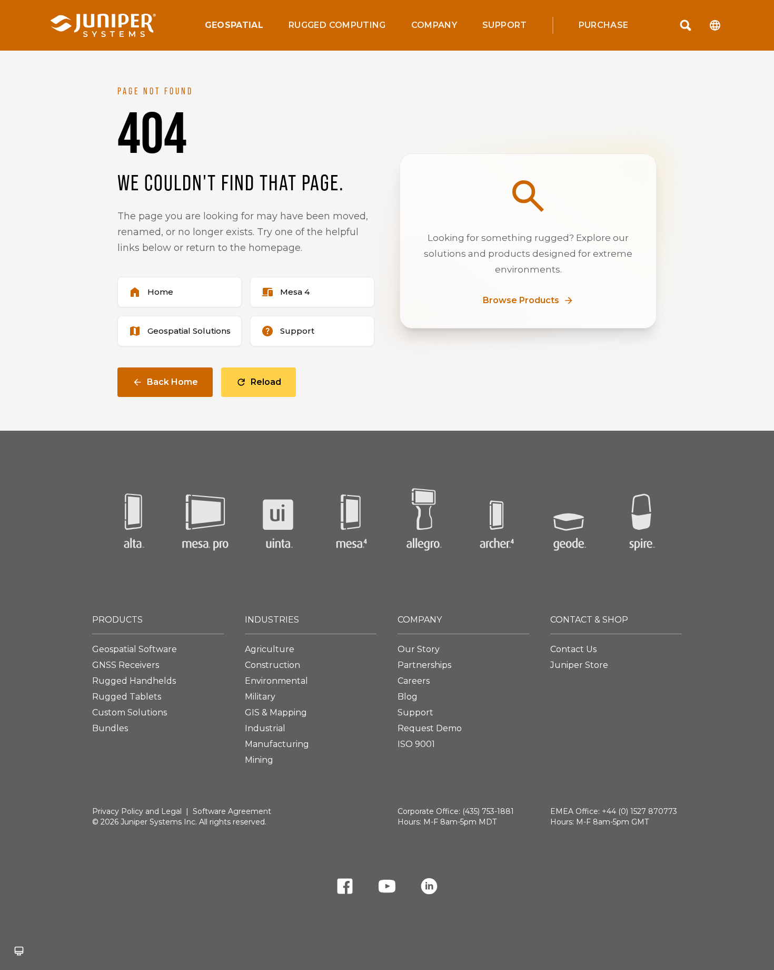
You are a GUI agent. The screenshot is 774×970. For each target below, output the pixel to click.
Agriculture (269, 649)
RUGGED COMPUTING (337, 25)
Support (504, 25)
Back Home (172, 382)
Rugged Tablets (126, 697)
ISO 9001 (416, 744)
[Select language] (715, 25)
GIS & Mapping (276, 712)
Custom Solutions (129, 712)
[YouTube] (387, 888)
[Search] (685, 25)
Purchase (604, 25)
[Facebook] (344, 888)
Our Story (419, 649)
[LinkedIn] (429, 888)
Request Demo (430, 728)
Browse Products (521, 300)
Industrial (265, 728)
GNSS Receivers (125, 665)
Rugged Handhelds (134, 681)
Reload (266, 382)
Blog (408, 697)
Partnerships (424, 665)
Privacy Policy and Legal (137, 811)
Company (434, 25)
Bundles (110, 728)
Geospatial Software (134, 649)
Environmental (276, 681)
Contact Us (573, 649)
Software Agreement (232, 811)
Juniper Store (579, 665)
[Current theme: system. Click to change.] (18, 951)
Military (260, 697)
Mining (259, 760)
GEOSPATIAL (234, 25)
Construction (272, 665)
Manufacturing (277, 744)
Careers (414, 681)
